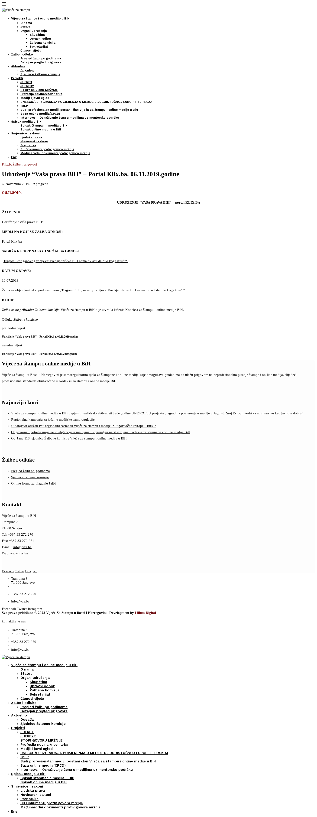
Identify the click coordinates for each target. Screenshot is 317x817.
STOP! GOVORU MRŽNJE (39, 90)
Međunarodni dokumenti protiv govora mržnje (55, 153)
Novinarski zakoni (34, 141)
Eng (14, 157)
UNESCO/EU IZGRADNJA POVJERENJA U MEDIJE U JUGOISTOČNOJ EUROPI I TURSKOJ (86, 102)
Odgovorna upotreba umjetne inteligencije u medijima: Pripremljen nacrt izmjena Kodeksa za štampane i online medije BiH (100, 432)
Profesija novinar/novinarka (41, 94)
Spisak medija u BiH (26, 121)
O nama (26, 23)
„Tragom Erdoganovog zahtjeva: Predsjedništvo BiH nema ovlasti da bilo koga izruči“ (65, 261)
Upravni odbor (40, 38)
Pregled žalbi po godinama (40, 58)
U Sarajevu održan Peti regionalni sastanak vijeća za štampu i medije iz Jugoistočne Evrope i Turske (83, 426)
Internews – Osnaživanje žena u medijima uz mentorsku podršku (69, 117)
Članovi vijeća (30, 50)
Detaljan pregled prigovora (40, 62)
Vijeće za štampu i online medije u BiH (40, 18)
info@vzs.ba (22, 547)
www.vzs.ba (19, 553)
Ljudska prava (31, 137)
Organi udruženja (33, 31)
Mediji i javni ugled (34, 98)
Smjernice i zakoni (25, 133)
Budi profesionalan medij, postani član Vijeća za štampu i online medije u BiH (79, 109)
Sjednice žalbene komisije (40, 74)
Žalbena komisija (42, 42)
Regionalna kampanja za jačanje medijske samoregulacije (53, 419)
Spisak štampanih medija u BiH (44, 125)
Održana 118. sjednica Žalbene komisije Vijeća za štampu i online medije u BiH (69, 438)
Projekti (17, 78)
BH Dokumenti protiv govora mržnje (47, 149)
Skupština (37, 34)
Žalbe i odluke (22, 54)
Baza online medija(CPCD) (40, 113)
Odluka (20, 319)
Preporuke (28, 145)
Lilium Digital (145, 613)
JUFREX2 (27, 86)
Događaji (27, 70)
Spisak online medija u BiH (40, 129)
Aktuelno (18, 66)
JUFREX (26, 82)
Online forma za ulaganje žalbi (33, 483)
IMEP (24, 105)
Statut (25, 27)
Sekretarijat (39, 46)
